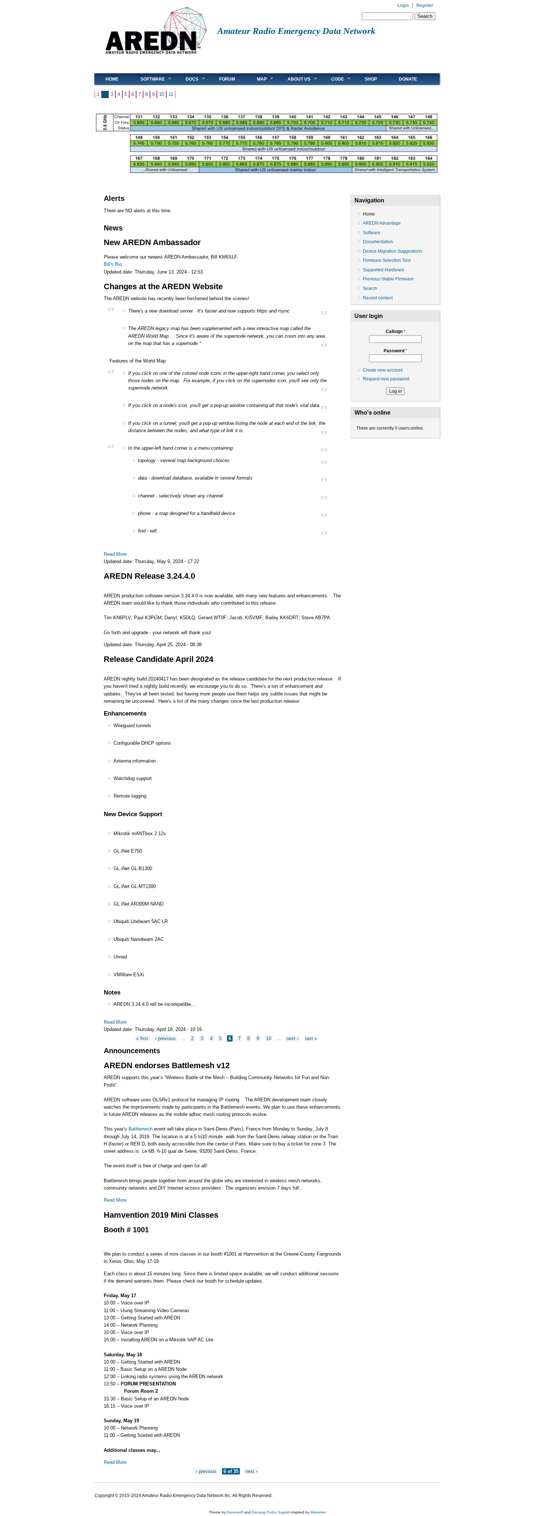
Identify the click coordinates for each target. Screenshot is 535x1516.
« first (142, 1038)
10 (161, 94)
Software (147, 79)
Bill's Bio (113, 264)
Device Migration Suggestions (392, 251)
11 (171, 94)
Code (332, 79)
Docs (186, 79)
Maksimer (318, 1512)
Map (256, 79)
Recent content (378, 298)
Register (424, 5)
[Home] (156, 56)
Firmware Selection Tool (387, 260)
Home (112, 79)
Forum (227, 79)
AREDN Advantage (382, 223)
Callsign (395, 331)
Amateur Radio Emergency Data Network (296, 31)
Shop (371, 79)
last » (311, 1038)
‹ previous (165, 1038)
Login (403, 5)
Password (395, 350)
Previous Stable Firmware (388, 279)
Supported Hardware (383, 269)
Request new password (386, 378)
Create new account (383, 370)
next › (292, 1038)
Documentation (378, 241)
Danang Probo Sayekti (271, 1512)
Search (370, 288)
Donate (408, 79)
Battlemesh (140, 1129)
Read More (115, 554)
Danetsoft (235, 1512)
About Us (293, 79)
